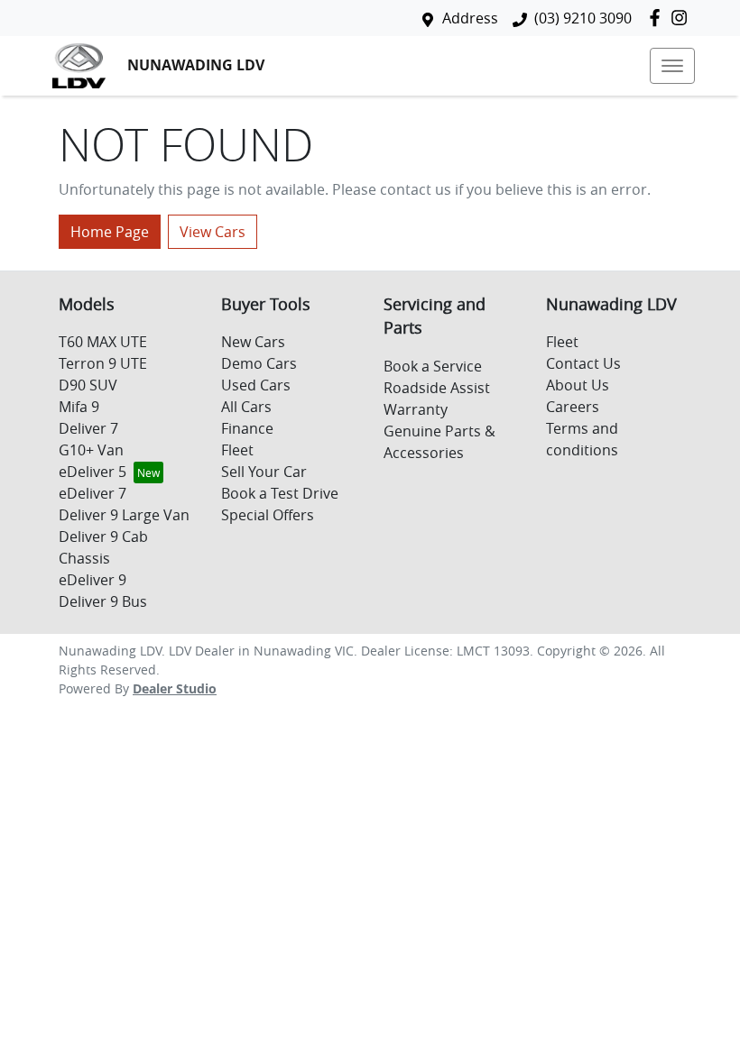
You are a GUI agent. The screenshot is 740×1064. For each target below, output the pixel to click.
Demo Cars (259, 363)
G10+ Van (91, 450)
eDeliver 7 (92, 493)
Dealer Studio (175, 688)
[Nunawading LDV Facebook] (658, 17)
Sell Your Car (264, 472)
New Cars (253, 342)
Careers (572, 407)
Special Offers (267, 515)
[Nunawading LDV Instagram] (683, 17)
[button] (672, 66)
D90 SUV (88, 385)
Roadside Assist (437, 388)
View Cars (212, 232)
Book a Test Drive (279, 493)
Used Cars (256, 385)
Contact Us (583, 363)
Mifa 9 (79, 407)
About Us (577, 385)
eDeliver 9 (92, 580)
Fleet (237, 450)
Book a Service (433, 366)
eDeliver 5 (92, 472)
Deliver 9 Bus (103, 601)
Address (470, 18)
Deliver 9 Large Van (124, 515)
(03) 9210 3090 (583, 18)
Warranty (416, 409)
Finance (247, 428)
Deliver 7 (88, 428)
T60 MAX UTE (103, 342)
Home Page (109, 232)
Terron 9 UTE (103, 363)
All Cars (246, 407)
